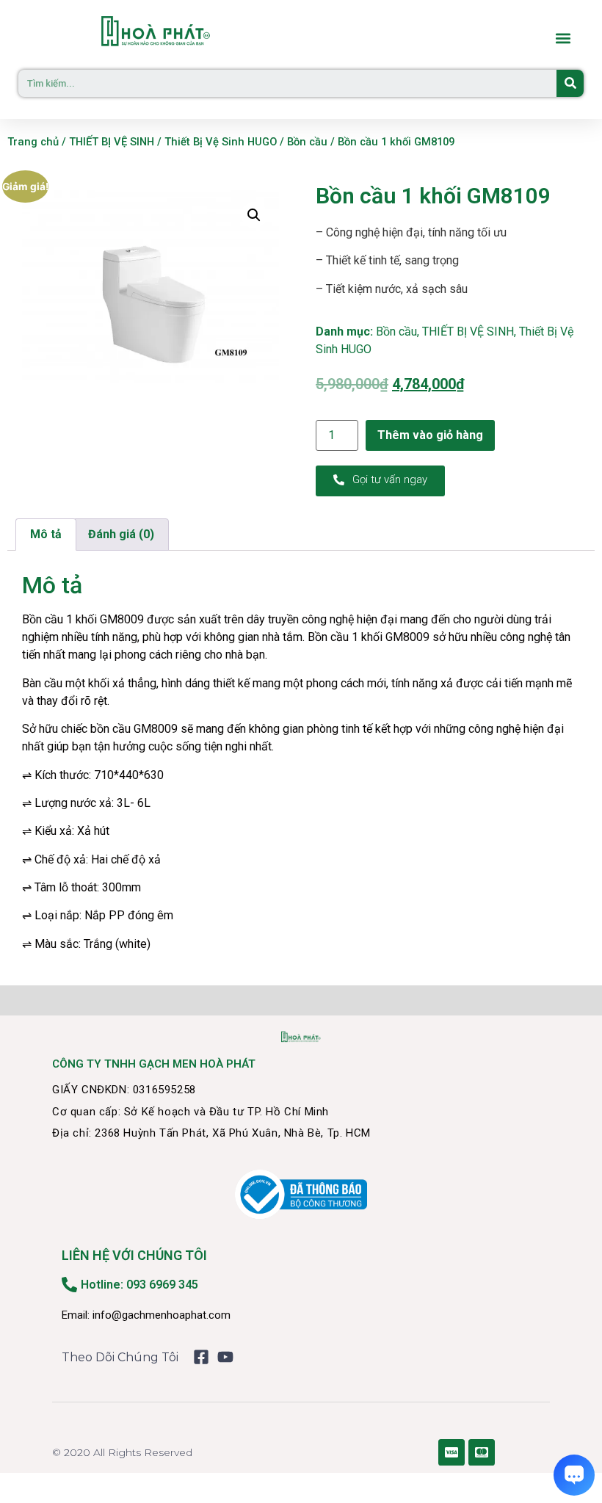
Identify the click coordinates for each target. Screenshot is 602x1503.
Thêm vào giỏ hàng (430, 435)
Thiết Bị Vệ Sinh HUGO (220, 141)
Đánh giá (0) (121, 534)
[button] (563, 38)
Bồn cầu (307, 141)
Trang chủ (33, 141)
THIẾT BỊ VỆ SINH (111, 141)
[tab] (45, 534)
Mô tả (46, 534)
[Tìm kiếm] (570, 83)
